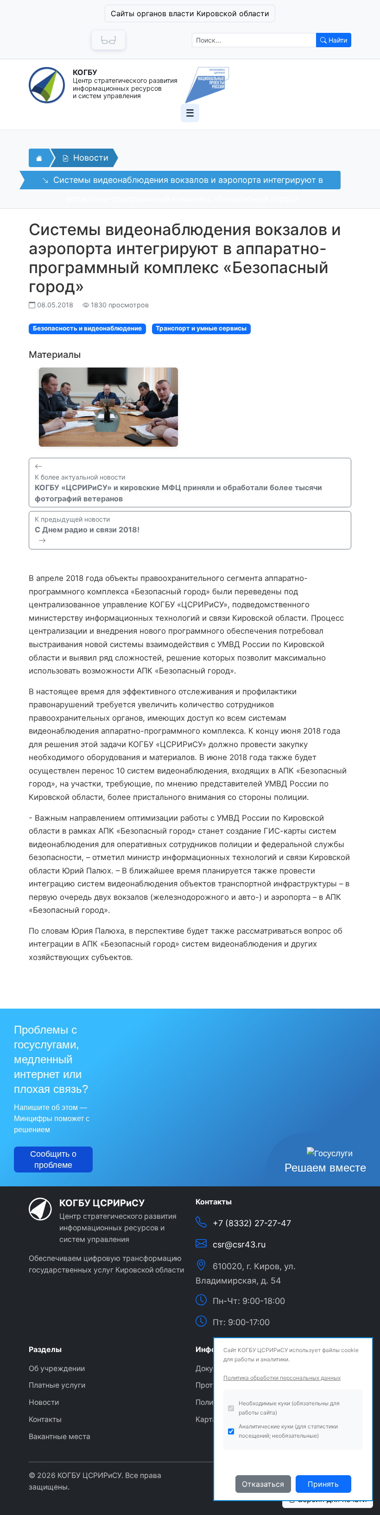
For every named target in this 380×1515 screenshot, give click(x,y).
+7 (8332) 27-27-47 (252, 1223)
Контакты (45, 1419)
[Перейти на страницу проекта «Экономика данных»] (207, 85)
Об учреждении (57, 1368)
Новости (89, 157)
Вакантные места (59, 1436)
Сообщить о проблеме (53, 1159)
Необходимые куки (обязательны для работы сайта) (289, 1408)
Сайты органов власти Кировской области (190, 13)
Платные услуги (57, 1385)
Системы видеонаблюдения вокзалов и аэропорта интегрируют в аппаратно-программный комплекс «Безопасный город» (187, 182)
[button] (190, 13)
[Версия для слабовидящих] (108, 40)
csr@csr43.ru (239, 1244)
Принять (323, 1484)
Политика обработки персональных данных (282, 1377)
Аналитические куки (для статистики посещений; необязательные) (288, 1431)
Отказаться (263, 1484)
